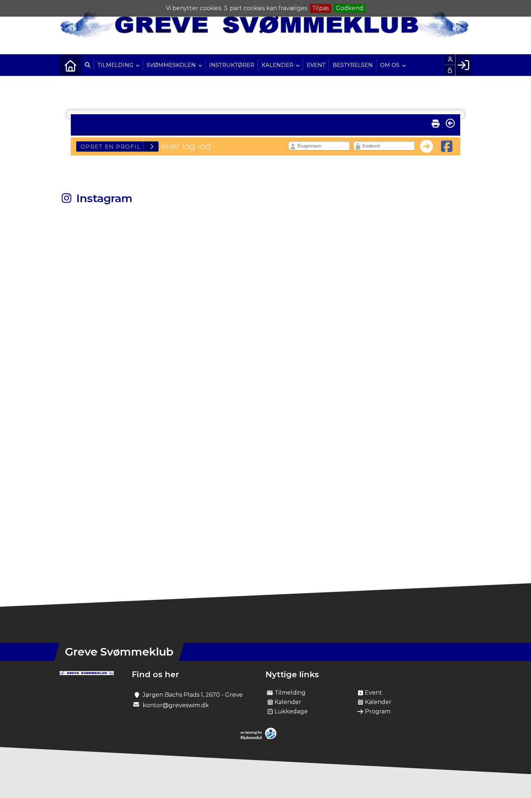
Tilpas (320, 8)
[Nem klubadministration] (260, 737)
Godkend (349, 8)
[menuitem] (70, 65)
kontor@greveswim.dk (176, 705)
